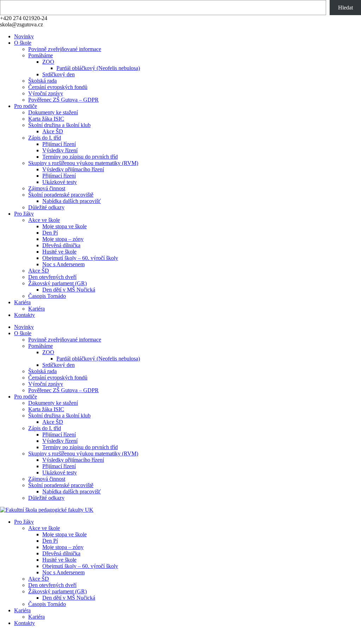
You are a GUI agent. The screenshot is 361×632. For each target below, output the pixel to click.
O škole (22, 43)
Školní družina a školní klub (59, 125)
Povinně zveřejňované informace (64, 49)
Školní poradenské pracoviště (60, 195)
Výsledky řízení (60, 150)
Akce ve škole (44, 220)
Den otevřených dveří (52, 277)
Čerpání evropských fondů (57, 87)
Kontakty (24, 315)
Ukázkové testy (59, 182)
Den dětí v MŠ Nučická (68, 290)
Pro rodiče (25, 106)
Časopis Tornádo (47, 296)
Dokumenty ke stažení (53, 112)
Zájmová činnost (46, 188)
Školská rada (42, 81)
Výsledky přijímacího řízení (73, 169)
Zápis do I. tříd (44, 138)
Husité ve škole (59, 252)
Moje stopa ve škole (64, 226)
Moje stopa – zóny (63, 239)
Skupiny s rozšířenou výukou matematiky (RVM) (83, 163)
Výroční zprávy (45, 93)
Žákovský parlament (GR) (57, 283)
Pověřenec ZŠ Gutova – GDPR (63, 100)
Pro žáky (24, 214)
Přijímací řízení (59, 144)
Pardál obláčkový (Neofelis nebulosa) (98, 68)
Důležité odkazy (46, 207)
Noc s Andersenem (63, 264)
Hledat (345, 8)
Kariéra (22, 302)
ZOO (48, 62)
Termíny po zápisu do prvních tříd (80, 157)
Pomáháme (40, 55)
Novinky (24, 36)
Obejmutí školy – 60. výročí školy (80, 258)
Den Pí (50, 233)
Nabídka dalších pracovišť (71, 201)
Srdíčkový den (58, 74)
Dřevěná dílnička (61, 245)
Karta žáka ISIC (46, 119)
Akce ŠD (52, 131)
